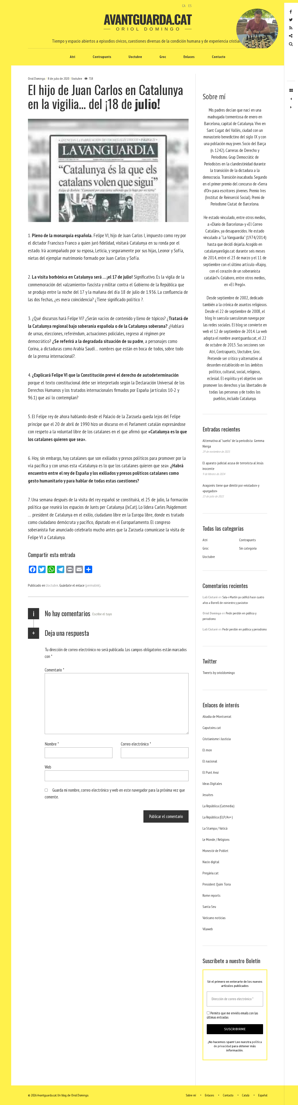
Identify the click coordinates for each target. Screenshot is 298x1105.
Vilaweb (208, 929)
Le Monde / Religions (216, 839)
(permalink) (92, 585)
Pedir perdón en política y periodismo (244, 629)
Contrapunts (102, 56)
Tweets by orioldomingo (219, 672)
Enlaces (188, 56)
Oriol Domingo (37, 78)
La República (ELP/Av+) (218, 817)
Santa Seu (209, 906)
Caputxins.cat (212, 727)
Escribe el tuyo (102, 614)
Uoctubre (135, 56)
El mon (207, 750)
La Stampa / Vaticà (215, 828)
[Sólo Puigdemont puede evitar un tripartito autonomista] (291, 99)
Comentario (54, 670)
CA (184, 5)
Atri (72, 56)
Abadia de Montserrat (217, 716)
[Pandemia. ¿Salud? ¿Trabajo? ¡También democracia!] (291, 107)
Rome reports (211, 895)
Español (262, 1095)
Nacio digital (211, 861)
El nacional (210, 761)
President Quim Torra (217, 884)
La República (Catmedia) (218, 806)
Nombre (52, 744)
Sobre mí (191, 1095)
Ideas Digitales (212, 783)
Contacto (218, 56)
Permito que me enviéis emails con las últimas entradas (232, 1015)
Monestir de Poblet (215, 850)
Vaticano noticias (214, 917)
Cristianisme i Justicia (217, 738)
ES (190, 5)
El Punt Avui (211, 772)
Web (48, 767)
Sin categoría (248, 548)
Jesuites (208, 794)
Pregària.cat (211, 873)
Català (245, 1095)
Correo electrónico (136, 744)
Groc (162, 56)
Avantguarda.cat (147, 19)
